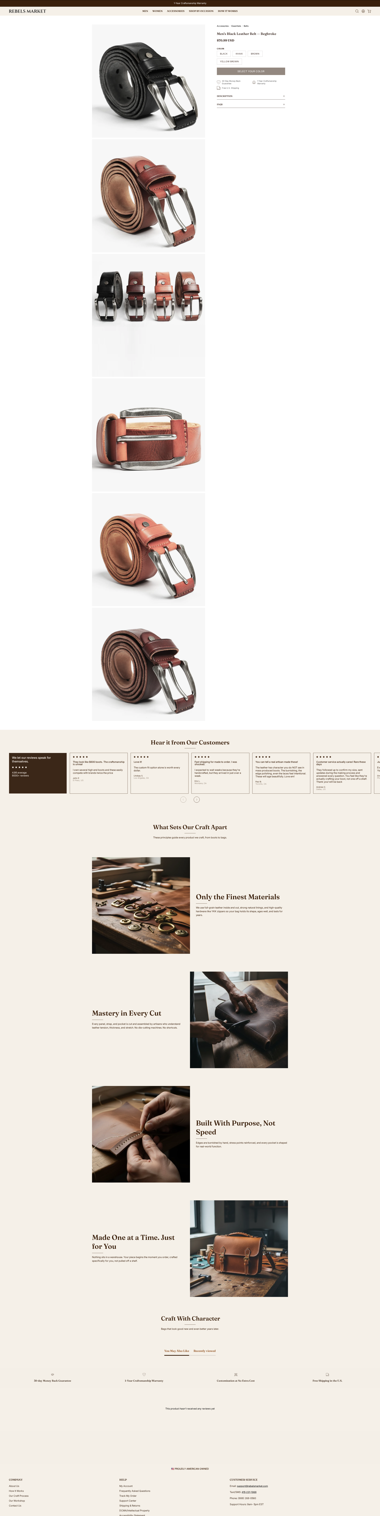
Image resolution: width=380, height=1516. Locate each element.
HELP (123, 1479)
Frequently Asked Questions (134, 1490)
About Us (14, 1486)
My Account (126, 1486)
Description (224, 96)
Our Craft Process (18, 1495)
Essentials (236, 26)
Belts (246, 26)
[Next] (197, 800)
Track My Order (128, 1495)
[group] (190, 3)
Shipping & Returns (129, 1505)
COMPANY (16, 1479)
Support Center (127, 1500)
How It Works (16, 1490)
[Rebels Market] (27, 11)
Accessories (223, 26)
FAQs (220, 104)
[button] (201, 11)
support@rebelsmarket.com (252, 1486)
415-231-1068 (249, 1492)
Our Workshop (17, 1500)
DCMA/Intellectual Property (134, 1510)
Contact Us (15, 1505)
